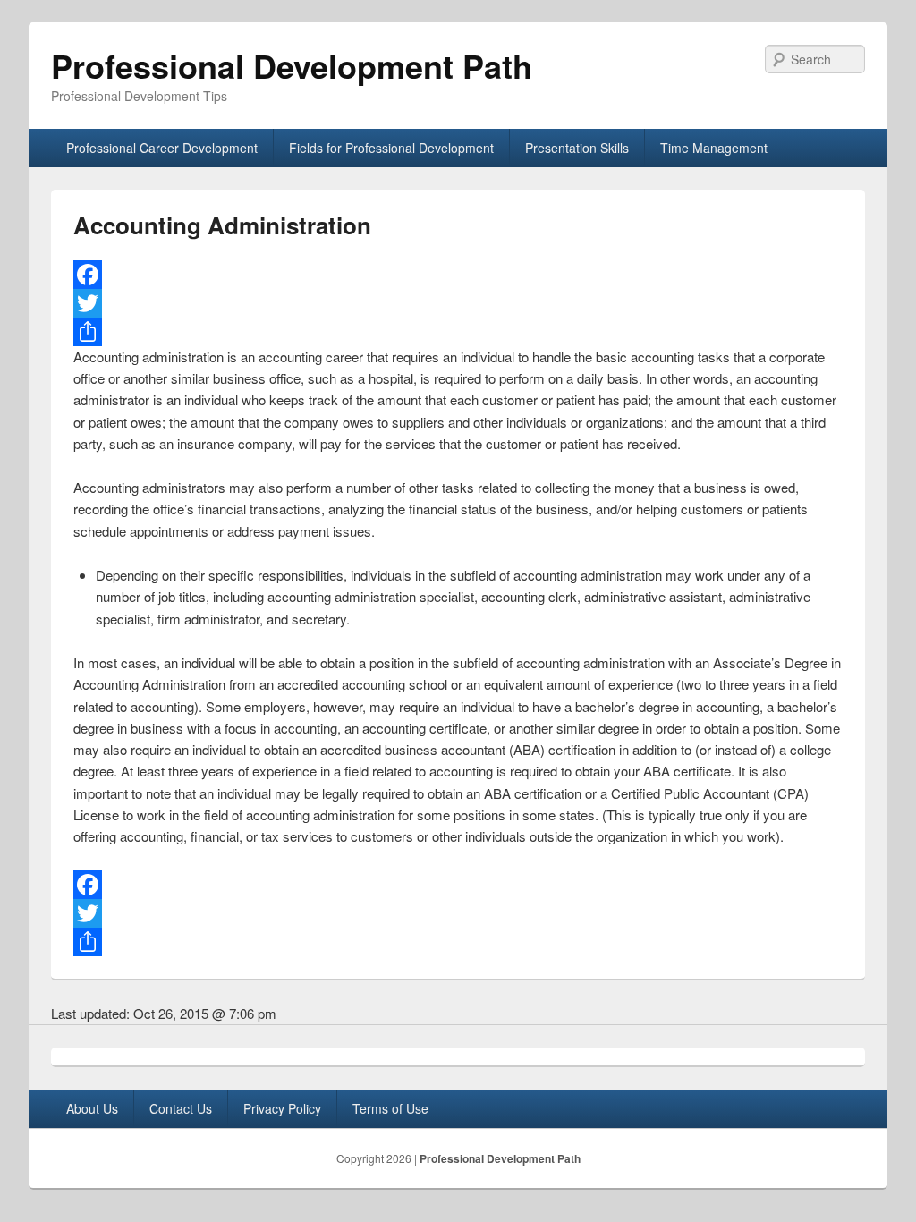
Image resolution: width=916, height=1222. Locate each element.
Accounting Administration (222, 225)
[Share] (458, 332)
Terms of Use (390, 1108)
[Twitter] (458, 303)
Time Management (714, 148)
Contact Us (180, 1108)
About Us (92, 1108)
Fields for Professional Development (391, 148)
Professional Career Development (162, 148)
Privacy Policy (282, 1108)
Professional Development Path (291, 65)
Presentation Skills (577, 148)
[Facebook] (458, 274)
